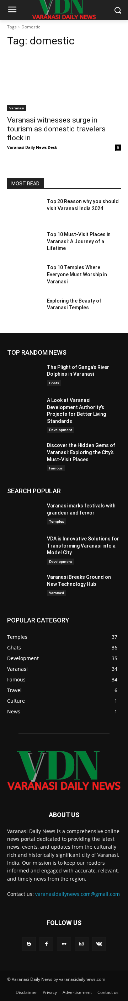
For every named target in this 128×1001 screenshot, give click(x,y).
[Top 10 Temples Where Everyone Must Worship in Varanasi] (24, 276)
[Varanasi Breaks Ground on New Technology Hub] (24, 586)
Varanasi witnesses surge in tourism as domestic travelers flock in (56, 129)
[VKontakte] (99, 944)
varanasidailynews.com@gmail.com (77, 894)
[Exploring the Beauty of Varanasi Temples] (24, 309)
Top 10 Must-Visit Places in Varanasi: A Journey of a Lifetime (79, 241)
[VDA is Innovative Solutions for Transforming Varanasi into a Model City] (24, 547)
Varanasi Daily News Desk (32, 147)
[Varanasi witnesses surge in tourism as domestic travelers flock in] (64, 82)
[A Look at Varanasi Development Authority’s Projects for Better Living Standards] (24, 409)
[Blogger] (29, 944)
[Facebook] (46, 944)
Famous (56, 468)
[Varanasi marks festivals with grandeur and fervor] (24, 514)
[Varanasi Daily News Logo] (64, 770)
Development (60, 429)
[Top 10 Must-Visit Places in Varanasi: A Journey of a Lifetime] (24, 243)
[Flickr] (64, 944)
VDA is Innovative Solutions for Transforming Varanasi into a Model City (83, 545)
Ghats (54, 382)
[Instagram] (82, 944)
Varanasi (16, 107)
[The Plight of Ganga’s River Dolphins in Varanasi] (24, 376)
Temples (56, 521)
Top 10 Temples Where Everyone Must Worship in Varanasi (77, 274)
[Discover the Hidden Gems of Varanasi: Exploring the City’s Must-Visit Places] (24, 454)
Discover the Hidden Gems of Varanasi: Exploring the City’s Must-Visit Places (81, 452)
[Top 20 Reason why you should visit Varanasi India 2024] (24, 210)
